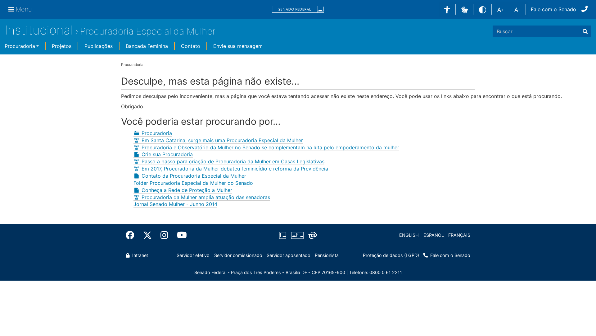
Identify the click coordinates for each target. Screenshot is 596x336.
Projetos (61, 46)
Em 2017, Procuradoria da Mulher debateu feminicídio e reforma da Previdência (235, 169)
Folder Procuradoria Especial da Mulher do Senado (193, 183)
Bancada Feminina (147, 46)
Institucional (39, 30)
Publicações (98, 46)
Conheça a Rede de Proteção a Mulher (187, 190)
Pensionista (327, 255)
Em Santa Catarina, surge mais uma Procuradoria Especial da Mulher (222, 140)
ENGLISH (409, 235)
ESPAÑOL (433, 235)
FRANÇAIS (459, 235)
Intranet (139, 255)
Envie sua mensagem (238, 46)
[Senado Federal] (298, 9)
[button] (464, 9)
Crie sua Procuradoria (167, 154)
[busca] (585, 31)
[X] (147, 235)
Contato (190, 46)
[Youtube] (180, 235)
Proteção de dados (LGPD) (391, 255)
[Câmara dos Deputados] (283, 235)
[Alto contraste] (482, 9)
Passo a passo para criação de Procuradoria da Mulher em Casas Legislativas (233, 161)
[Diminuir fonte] (517, 9)
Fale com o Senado (553, 9)
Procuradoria (20, 46)
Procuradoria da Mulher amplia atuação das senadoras (206, 197)
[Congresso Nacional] (297, 235)
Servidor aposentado (288, 255)
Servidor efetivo (193, 255)
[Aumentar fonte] (500, 9)
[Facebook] (132, 235)
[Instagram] (164, 235)
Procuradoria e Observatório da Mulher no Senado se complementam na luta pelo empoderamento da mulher (270, 147)
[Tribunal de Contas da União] (311, 235)
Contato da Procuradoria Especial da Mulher (194, 176)
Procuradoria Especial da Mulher (147, 31)
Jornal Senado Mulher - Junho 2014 (175, 204)
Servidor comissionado (238, 255)
